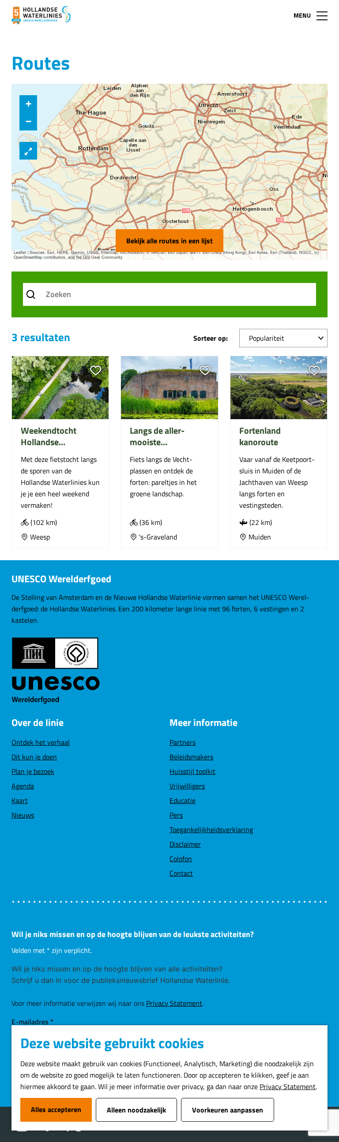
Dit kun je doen (34, 756)
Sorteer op (210, 338)
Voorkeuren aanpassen (227, 1110)
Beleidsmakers (191, 756)
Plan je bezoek (32, 771)
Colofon (181, 858)
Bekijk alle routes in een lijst (169, 240)
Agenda (22, 786)
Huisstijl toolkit (192, 771)
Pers (176, 815)
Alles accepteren (56, 1109)
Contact (181, 873)
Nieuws (22, 815)
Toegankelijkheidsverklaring (211, 829)
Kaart (19, 800)
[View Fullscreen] (28, 151)
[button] (28, 104)
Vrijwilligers (187, 786)
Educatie (183, 800)
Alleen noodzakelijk (136, 1110)
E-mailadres (32, 1021)
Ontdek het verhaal (40, 742)
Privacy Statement (288, 1086)
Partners (183, 742)
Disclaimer (185, 844)
